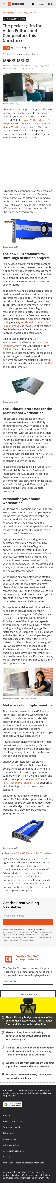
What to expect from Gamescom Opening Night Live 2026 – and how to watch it (30, 1065)
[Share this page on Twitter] (9, 60)
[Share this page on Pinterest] (18, 60)
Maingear (19, 553)
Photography (8, 12)
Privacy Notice (38, 932)
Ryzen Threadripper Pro (31, 322)
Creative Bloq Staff (22, 47)
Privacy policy (9, 1133)
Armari (6, 553)
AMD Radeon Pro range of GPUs (21, 782)
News (6, 48)
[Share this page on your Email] (27, 60)
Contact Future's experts (14, 1121)
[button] (52, 4)
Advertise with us (11, 1145)
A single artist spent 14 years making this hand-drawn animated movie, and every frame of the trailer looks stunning (30, 1051)
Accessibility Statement (13, 1151)
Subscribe (42, 4)
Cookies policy (9, 1139)
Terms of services (35, 929)
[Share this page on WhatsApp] (13, 60)
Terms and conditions (13, 1127)
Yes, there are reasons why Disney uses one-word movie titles (29, 1076)
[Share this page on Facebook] (4, 60)
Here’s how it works (26, 68)
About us (7, 1115)
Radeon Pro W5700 (42, 363)
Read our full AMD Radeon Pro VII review (28, 853)
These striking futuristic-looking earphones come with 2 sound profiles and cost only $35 (28, 1036)
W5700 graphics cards (23, 127)
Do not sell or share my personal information (23, 1162)
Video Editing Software (27, 12)
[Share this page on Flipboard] (22, 60)
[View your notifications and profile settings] (33, 4)
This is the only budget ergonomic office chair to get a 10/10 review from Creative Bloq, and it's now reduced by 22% (29, 1021)
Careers (6, 1157)
